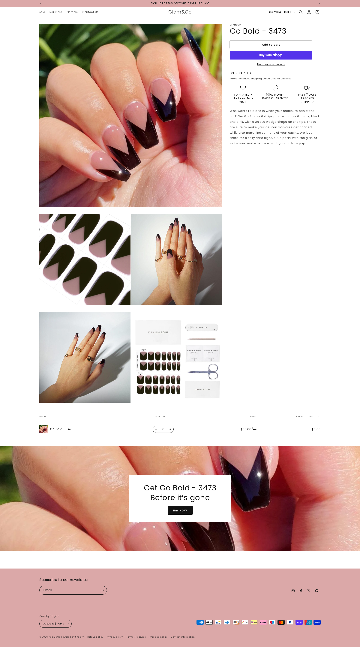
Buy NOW (180, 510)
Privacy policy (115, 636)
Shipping (256, 78)
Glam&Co (55, 636)
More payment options (271, 64)
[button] (301, 12)
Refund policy (95, 636)
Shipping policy (158, 636)
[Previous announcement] (41, 3)
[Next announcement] (319, 3)
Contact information (183, 636)
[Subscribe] (102, 590)
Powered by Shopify (72, 636)
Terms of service (136, 636)
